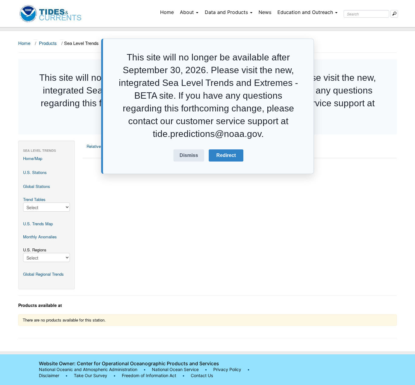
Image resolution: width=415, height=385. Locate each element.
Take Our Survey (91, 375)
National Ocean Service (175, 369)
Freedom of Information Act (149, 375)
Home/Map (32, 158)
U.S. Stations (35, 172)
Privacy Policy (227, 369)
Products (48, 43)
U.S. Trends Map (38, 224)
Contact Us (202, 375)
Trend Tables (34, 199)
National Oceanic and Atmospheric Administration (88, 369)
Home (167, 12)
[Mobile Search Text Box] (394, 14)
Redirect (226, 155)
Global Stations (36, 186)
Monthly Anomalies (40, 237)
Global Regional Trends (43, 274)
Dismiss (189, 155)
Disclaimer (49, 375)
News (265, 12)
